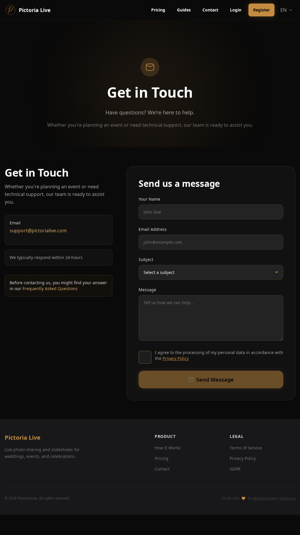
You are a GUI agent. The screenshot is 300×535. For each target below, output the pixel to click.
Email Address (153, 229)
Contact (210, 10)
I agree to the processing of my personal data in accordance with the (219, 355)
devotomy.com (265, 498)
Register (261, 10)
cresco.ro (287, 498)
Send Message (215, 379)
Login (235, 10)
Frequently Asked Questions (50, 288)
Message (147, 289)
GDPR (235, 469)
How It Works (167, 448)
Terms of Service (246, 448)
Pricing (158, 10)
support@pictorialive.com (38, 230)
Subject (146, 259)
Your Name (149, 199)
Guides (184, 10)
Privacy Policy (176, 358)
